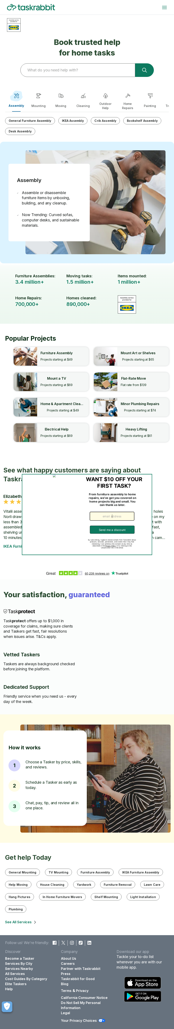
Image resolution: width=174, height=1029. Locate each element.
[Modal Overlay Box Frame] (87, 514)
